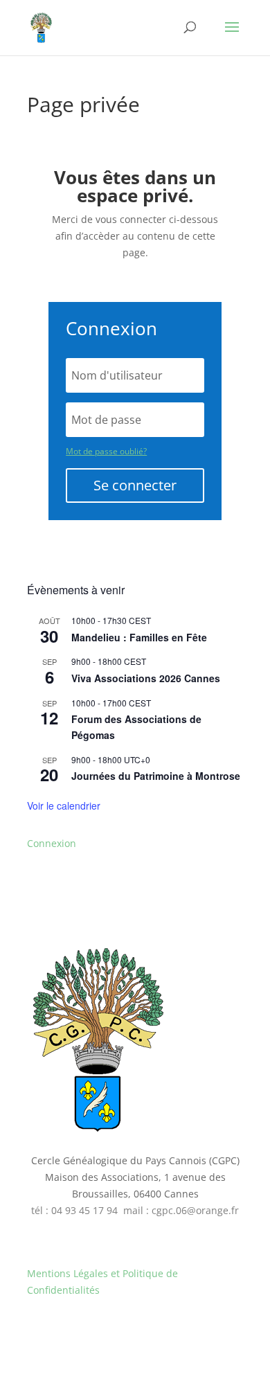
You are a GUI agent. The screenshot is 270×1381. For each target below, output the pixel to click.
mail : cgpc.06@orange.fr (181, 1210)
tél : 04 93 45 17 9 (71, 1210)
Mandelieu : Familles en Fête (139, 637)
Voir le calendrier (63, 805)
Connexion (51, 843)
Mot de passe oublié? (106, 451)
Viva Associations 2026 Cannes (145, 678)
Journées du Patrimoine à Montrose (155, 776)
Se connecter (135, 485)
